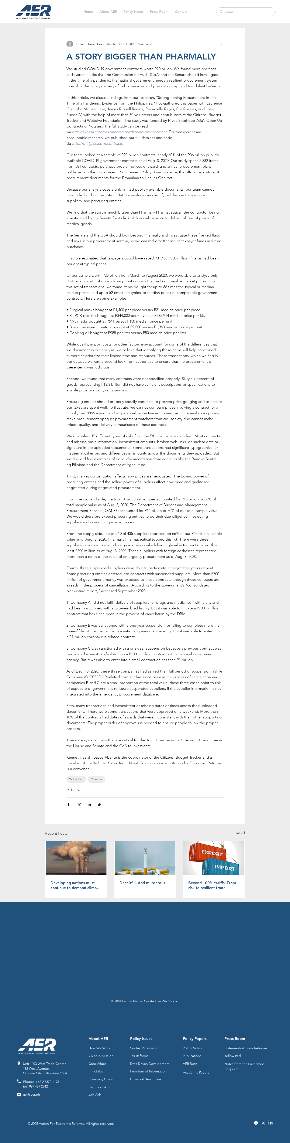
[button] (133, 11)
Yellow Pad (76, 779)
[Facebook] (256, 1122)
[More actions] (221, 44)
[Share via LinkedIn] (89, 804)
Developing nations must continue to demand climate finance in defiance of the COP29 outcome (75, 885)
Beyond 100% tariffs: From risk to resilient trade (212, 885)
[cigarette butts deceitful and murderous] (145, 858)
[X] (263, 1122)
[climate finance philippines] (76, 858)
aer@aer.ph (31, 1094)
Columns (96, 779)
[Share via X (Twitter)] (79, 804)
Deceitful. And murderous (142, 882)
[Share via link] (100, 804)
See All (240, 833)
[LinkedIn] (270, 1122)
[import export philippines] (214, 858)
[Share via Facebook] (68, 804)
